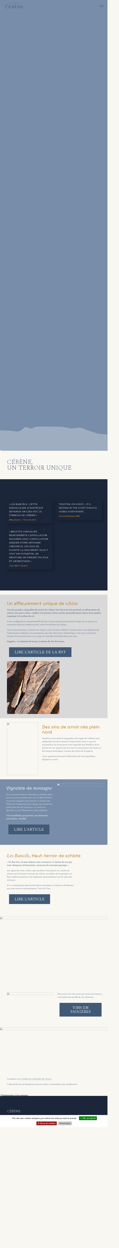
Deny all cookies (47, 1123)
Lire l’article (29, 829)
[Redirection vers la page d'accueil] (14, 7)
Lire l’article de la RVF (40, 652)
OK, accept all (89, 1118)
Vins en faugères (80, 1010)
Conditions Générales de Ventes (36, 1078)
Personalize (65, 1123)
